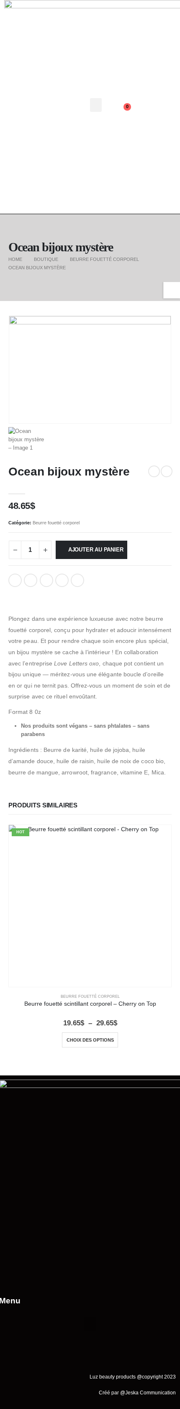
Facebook (15, 580)
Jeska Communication (150, 1392)
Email (77, 580)
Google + (62, 580)
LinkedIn (46, 580)
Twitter (30, 580)
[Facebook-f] (146, 97)
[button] (96, 105)
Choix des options (90, 1039)
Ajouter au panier (95, 549)
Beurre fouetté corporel (56, 522)
